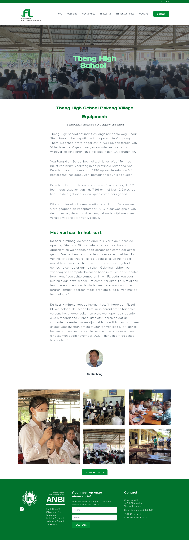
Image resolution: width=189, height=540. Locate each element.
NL (162, 1)
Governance (88, 14)
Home (59, 14)
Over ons (72, 14)
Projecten (105, 14)
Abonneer (81, 525)
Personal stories (125, 14)
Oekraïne (143, 14)
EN (167, 1)
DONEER (161, 14)
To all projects (94, 472)
